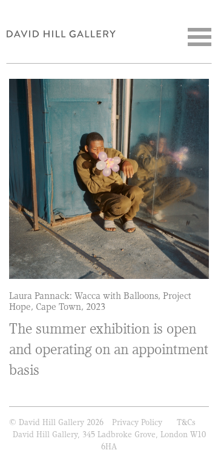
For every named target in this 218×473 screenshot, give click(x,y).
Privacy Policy (137, 422)
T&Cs (186, 422)
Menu (199, 37)
